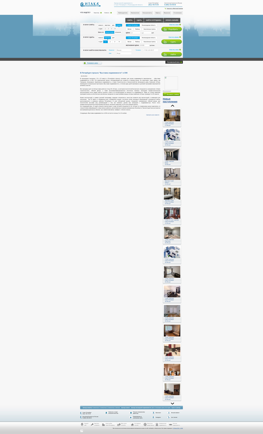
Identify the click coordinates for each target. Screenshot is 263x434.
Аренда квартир (87, 407)
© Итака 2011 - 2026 (178, 428)
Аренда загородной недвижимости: (141, 407)
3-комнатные (111, 407)
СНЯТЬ (129, 20)
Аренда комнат (125, 407)
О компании (178, 13)
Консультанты (147, 13)
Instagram (158, 417)
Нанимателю (135, 13)
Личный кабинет (175, 412)
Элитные (117, 407)
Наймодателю (122, 13)
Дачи (153, 407)
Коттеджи (167, 407)
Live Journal (174, 417)
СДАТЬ (139, 20)
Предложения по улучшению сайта (137, 417)
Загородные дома (159, 407)
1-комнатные (95, 407)
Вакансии (167, 13)
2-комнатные (103, 407)
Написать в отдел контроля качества (113, 412)
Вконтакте (158, 412)
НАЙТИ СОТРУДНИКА (153, 20)
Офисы (158, 13)
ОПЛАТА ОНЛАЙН (172, 20)
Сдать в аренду (176, 407)
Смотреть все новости (152, 115)
